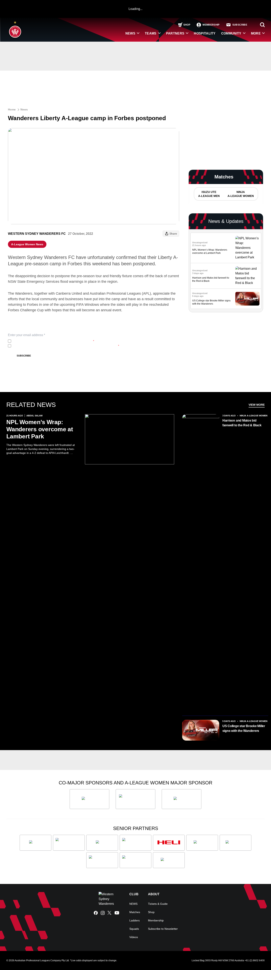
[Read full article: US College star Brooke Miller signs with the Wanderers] (247, 299)
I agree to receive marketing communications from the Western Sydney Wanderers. (66, 345)
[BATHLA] (89, 799)
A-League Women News (27, 244)
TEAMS (151, 33)
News (24, 109)
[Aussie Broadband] (69, 842)
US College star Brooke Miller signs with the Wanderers (243, 728)
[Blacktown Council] (135, 842)
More (256, 33)
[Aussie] (102, 842)
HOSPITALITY (205, 33)
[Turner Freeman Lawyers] (135, 799)
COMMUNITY (231, 33)
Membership (156, 920)
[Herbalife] (181, 799)
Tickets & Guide (158, 903)
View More (257, 404)
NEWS (130, 33)
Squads (134, 928)
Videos (133, 937)
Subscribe (24, 355)
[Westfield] (169, 860)
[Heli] (169, 842)
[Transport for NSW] (135, 860)
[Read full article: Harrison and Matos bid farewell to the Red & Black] (247, 275)
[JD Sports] (202, 842)
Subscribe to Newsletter (163, 928)
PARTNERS (175, 33)
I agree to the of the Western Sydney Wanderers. (53, 341)
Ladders (134, 920)
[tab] (209, 194)
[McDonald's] (235, 842)
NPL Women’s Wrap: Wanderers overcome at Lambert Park (39, 429)
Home (12, 109)
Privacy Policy (39, 341)
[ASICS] (35, 842)
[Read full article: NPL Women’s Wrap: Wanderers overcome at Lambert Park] (247, 248)
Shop (151, 912)
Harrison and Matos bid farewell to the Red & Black (241, 423)
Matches (134, 912)
